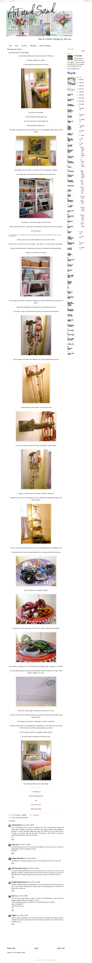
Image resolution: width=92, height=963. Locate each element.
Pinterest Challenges (45, 46)
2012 (80, 104)
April (82, 232)
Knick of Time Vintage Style (36, 796)
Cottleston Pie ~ (70, 222)
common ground (69, 190)
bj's (68, 288)
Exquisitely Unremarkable (71, 105)
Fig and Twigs (71, 334)
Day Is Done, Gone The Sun (82, 190)
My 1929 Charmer (70, 249)
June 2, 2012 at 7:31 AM (22, 915)
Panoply (69, 167)
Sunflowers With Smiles (17, 858)
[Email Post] (30, 815)
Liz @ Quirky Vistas (16, 825)
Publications (33, 46)
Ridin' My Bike (81, 182)
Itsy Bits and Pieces (71, 260)
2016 (80, 92)
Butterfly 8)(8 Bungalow (70, 310)
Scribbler (14, 915)
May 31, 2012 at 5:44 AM (32, 868)
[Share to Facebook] (37, 815)
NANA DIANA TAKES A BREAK (70, 128)
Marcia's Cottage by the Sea (70, 111)
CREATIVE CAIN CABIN (71, 162)
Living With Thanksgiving (70, 181)
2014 (80, 98)
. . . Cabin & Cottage (70, 206)
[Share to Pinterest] (38, 815)
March (82, 236)
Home (10, 46)
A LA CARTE (71, 330)
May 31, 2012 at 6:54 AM (34, 882)
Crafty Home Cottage (71, 157)
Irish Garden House (71, 216)
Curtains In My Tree (70, 265)
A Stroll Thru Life (71, 211)
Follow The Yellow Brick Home (70, 140)
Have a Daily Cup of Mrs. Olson (71, 276)
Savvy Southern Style (70, 254)
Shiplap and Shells (70, 122)
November (82, 115)
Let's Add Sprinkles (70, 146)
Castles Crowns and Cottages (70, 238)
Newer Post (11, 948)
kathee (13, 896)
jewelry (26, 817)
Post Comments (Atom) (19, 952)
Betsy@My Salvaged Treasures (19, 882)
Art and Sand (17, 815)
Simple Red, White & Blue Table (82, 175)
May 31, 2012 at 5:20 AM (29, 858)
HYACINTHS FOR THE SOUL (70, 151)
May (82, 143)
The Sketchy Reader (71, 100)
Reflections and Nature (70, 201)
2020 (80, 79)
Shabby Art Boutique (70, 134)
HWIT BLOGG (71, 186)
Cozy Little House (70, 95)
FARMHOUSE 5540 (71, 298)
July (82, 135)
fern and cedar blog (70, 315)
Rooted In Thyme (70, 292)
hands (22, 817)
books (13, 817)
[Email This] (33, 815)
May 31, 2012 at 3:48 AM (28, 825)
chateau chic (14, 844)
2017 (80, 89)
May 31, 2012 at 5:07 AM (24, 844)
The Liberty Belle (70, 227)
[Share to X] (35, 815)
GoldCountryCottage (71, 176)
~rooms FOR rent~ (71, 354)
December (82, 108)
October (83, 119)
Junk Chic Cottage (70, 116)
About (16, 46)
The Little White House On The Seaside (71, 304)
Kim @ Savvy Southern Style (19, 868)
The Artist (24, 46)
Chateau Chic (71, 344)
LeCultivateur (71, 171)
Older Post (61, 948)
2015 (80, 95)
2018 (80, 86)
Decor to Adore (70, 232)
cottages (18, 817)
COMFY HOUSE (69, 196)
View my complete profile (73, 69)
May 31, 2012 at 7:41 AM (21, 896)
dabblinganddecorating (71, 243)
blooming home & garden (70, 282)
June (82, 138)
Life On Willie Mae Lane (71, 339)
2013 (80, 101)
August (82, 130)
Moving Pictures (82, 202)
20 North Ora (70, 271)
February (82, 243)
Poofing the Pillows (70, 320)
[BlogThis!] (34, 815)
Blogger (54, 960)
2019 (80, 83)
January (83, 247)
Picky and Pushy (70, 349)
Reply (13, 839)
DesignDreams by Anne (71, 326)
